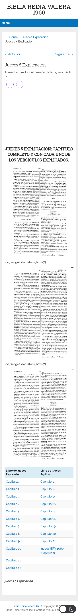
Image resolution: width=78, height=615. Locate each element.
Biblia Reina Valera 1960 (39, 9)
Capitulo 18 (48, 519)
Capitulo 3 (13, 496)
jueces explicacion (35, 37)
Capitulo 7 (13, 526)
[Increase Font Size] (10, 84)
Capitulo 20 (48, 533)
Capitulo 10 (13, 548)
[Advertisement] (39, 117)
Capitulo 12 (13, 568)
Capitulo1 (12, 481)
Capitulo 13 (48, 481)
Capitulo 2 (13, 489)
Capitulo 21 (48, 541)
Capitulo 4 (13, 504)
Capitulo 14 (48, 489)
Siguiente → (64, 54)
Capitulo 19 (48, 526)
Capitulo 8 (13, 533)
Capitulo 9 (13, 541)
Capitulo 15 (48, 496)
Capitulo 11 (13, 560)
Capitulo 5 (13, 511)
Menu (6, 23)
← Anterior (12, 54)
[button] (67, 609)
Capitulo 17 (48, 511)
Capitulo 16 (48, 504)
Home (13, 37)
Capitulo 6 (13, 519)
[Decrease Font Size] (19, 84)
